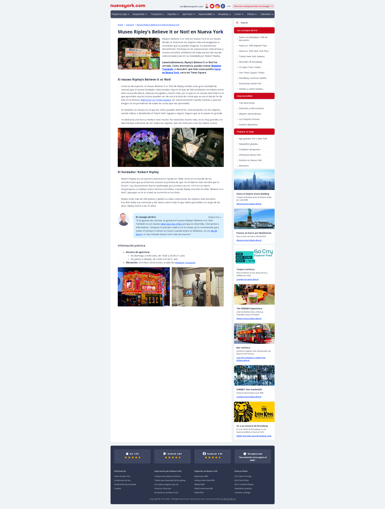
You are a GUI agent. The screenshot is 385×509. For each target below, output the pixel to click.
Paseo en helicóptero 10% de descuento (253, 39)
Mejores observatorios (250, 113)
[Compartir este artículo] (221, 32)
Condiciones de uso (122, 480)
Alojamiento (139, 14)
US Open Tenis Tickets (250, 67)
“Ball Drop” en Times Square (155, 99)
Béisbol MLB (199, 484)
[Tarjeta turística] (254, 255)
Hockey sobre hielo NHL (204, 480)
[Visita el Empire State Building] (254, 180)
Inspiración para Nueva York (167, 471)
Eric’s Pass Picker (242, 480)
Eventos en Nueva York (250, 160)
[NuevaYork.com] (128, 5)
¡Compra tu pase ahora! (247, 279)
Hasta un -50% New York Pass (254, 51)
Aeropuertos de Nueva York (166, 492)
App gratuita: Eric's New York (253, 138)
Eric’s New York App (243, 476)
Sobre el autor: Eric (122, 476)
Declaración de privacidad (125, 484)
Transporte (156, 14)
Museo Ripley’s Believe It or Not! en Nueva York (158, 24)
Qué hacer (187, 14)
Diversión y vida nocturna (251, 108)
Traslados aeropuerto (249, 149)
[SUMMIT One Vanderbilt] (254, 375)
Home (120, 24)
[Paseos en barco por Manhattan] (254, 219)
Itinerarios (244, 165)
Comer (237, 14)
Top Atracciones (247, 102)
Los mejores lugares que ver (166, 484)
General (130, 24)
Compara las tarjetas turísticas (167, 476)
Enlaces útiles (241, 471)
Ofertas (250, 14)
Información (120, 471)
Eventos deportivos (248, 124)
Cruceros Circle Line (162, 488)
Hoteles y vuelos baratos (251, 88)
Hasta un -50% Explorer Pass (253, 45)
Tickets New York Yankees (252, 56)
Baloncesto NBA (201, 476)
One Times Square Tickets (252, 72)
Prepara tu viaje (119, 14)
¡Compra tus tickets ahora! (248, 396)
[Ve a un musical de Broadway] (254, 412)
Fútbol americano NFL (203, 488)
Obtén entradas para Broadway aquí (253, 436)
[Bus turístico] (254, 333)
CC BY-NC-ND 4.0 (228, 499)
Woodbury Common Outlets (252, 78)
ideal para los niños (171, 223)
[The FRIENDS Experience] (254, 294)
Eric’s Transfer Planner (244, 484)
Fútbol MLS (199, 492)
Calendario (265, 14)
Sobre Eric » (214, 217)
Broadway (223, 14)
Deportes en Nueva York (205, 471)
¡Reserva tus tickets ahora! (249, 203)
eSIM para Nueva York (250, 154)
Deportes (172, 14)
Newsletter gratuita (248, 144)
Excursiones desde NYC (250, 83)
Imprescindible (205, 14)
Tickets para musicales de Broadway (169, 480)
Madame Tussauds (185, 262)
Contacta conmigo (243, 492)
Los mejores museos (249, 119)
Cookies (117, 488)
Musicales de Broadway (250, 61)
